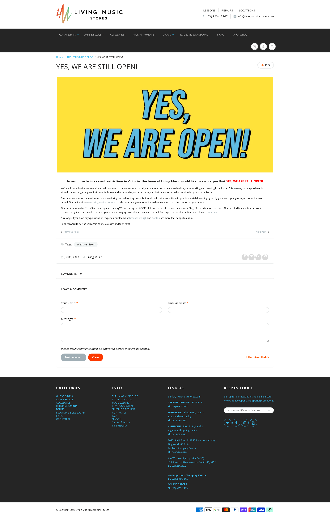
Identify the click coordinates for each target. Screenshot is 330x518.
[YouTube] (253, 423)
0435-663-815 (179, 420)
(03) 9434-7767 (217, 16)
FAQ (114, 416)
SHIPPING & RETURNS (123, 409)
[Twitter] (227, 423)
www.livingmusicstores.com (102, 202)
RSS (267, 65)
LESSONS (209, 10)
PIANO (220, 34)
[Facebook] (236, 423)
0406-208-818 (179, 452)
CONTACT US (119, 412)
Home (59, 57)
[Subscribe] (269, 410)
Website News (86, 244)
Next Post (261, 231)
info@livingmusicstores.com (256, 16)
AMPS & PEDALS (92, 34)
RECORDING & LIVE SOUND (194, 34)
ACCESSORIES (117, 34)
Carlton (156, 218)
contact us (211, 212)
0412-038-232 (179, 434)
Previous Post (71, 231)
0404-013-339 (180, 479)
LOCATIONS (247, 10)
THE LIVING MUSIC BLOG (80, 57)
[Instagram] (245, 423)
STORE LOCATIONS (122, 399)
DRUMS (167, 34)
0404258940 (179, 466)
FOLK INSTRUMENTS (143, 34)
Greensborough (137, 218)
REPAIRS (227, 10)
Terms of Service (121, 422)
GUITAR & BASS (67, 34)
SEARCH (116, 419)
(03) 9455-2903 (180, 488)
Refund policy (119, 425)
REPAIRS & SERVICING (123, 406)
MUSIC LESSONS (120, 402)
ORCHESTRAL (240, 34)
